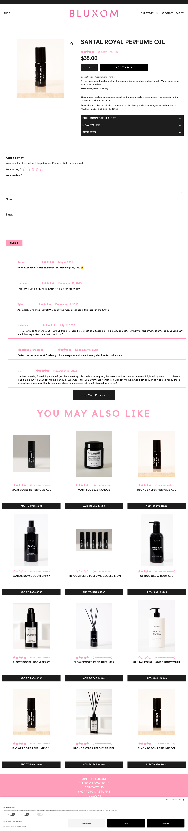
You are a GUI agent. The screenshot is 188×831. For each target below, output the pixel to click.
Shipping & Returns (94, 791)
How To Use (91, 125)
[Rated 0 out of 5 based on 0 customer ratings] (82, 571)
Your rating (13, 169)
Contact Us (94, 787)
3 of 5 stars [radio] (33, 169)
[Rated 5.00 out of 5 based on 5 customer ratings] (145, 485)
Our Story (147, 13)
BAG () (180, 13)
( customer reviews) (108, 52)
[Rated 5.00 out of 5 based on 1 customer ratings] (20, 485)
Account (167, 13)
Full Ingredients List (99, 118)
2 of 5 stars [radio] (28, 169)
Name (9, 199)
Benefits (89, 132)
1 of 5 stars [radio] (24, 169)
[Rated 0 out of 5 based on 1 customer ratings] (20, 571)
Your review (14, 175)
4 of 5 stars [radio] (37, 169)
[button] (71, 43)
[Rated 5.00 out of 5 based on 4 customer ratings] (82, 485)
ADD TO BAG (124, 67)
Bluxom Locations (94, 783)
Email (9, 214)
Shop (7, 13)
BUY (156, 592)
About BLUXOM (94, 779)
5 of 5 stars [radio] (41, 169)
